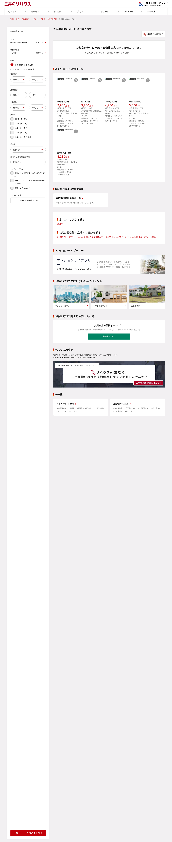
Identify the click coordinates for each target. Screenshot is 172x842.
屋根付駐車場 (137, 237)
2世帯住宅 (61, 237)
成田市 (60, 224)
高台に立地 (126, 237)
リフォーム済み (149, 237)
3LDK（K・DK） (21, 128)
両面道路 (81, 237)
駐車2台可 (98, 237)
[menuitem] (16, 11)
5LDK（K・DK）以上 (23, 137)
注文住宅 (107, 237)
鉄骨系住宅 (116, 237)
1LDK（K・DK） (21, 119)
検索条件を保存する (155, 34)
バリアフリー (72, 237)
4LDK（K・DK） (21, 132)
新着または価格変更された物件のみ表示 (29, 174)
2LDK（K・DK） (21, 123)
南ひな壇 (90, 237)
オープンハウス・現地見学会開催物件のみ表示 (29, 182)
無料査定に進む (109, 336)
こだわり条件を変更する (28, 200)
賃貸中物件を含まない (23, 188)
